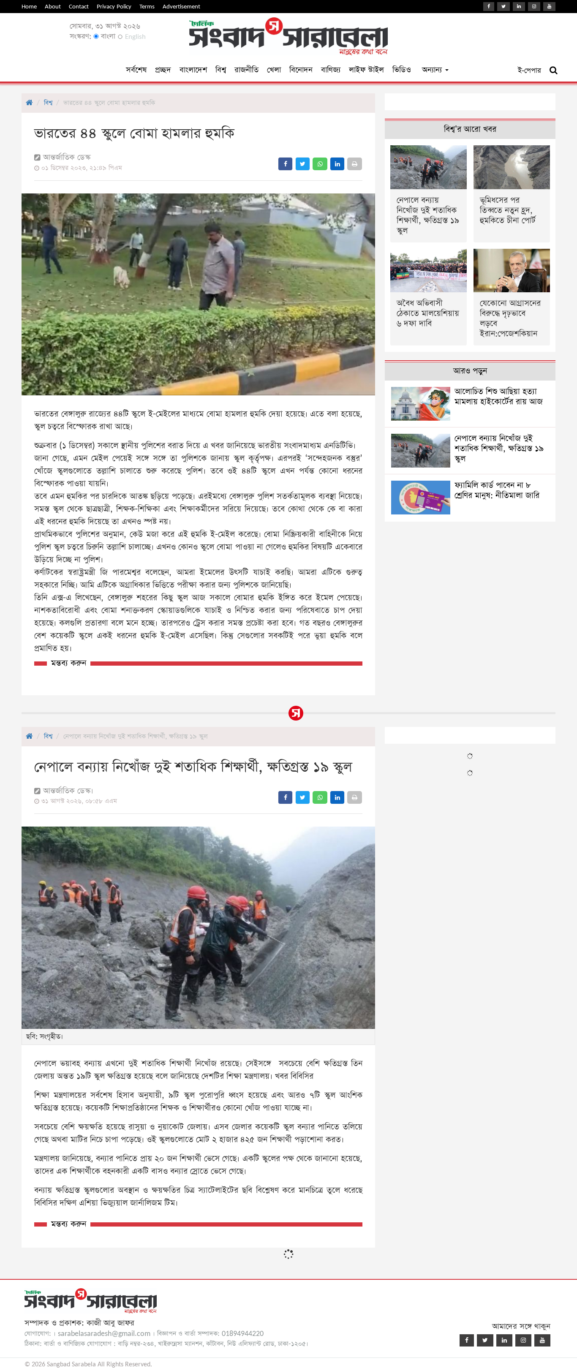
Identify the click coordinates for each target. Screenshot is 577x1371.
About (53, 6)
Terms (147, 6)
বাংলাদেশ (193, 70)
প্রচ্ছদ (163, 70)
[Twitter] (503, 6)
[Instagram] (534, 6)
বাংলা (107, 36)
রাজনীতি (246, 70)
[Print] (354, 164)
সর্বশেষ (136, 70)
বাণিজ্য (330, 70)
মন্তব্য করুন (68, 663)
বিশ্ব (220, 70)
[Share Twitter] (302, 164)
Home (29, 6)
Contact (79, 6)
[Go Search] (553, 71)
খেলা (274, 70)
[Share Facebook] (285, 164)
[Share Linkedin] (337, 164)
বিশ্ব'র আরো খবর (470, 129)
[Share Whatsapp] (320, 164)
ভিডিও (401, 70)
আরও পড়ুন (470, 371)
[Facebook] (488, 6)
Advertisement (181, 6)
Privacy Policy (114, 6)
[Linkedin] (519, 6)
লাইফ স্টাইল (366, 70)
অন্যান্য (433, 70)
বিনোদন (301, 70)
